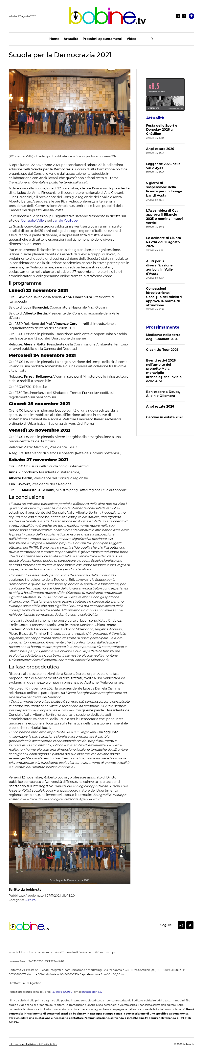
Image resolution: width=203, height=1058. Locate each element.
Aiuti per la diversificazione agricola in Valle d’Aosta (159, 267)
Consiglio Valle (32, 220)
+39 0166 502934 (61, 991)
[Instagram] (178, 16)
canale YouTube (65, 220)
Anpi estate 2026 (160, 149)
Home (54, 39)
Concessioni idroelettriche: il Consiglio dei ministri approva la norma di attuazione (164, 297)
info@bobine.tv (92, 991)
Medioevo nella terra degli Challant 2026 (163, 337)
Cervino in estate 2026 (164, 417)
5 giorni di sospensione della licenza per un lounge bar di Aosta (164, 189)
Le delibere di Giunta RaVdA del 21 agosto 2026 (163, 242)
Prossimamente (162, 327)
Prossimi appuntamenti (102, 39)
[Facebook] (184, 16)
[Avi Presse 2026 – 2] (165, 94)
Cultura (30, 900)
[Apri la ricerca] (152, 39)
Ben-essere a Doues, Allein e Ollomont (163, 394)
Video (131, 39)
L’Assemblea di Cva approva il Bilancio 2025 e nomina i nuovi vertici (164, 217)
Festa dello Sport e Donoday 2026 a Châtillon (161, 130)
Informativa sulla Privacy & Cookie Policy (33, 1044)
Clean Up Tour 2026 (162, 350)
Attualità (71, 39)
